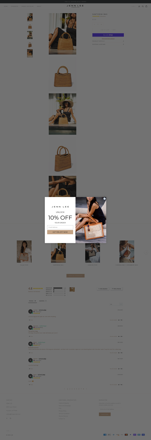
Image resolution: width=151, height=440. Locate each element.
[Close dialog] (105, 199)
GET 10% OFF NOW (60, 232)
